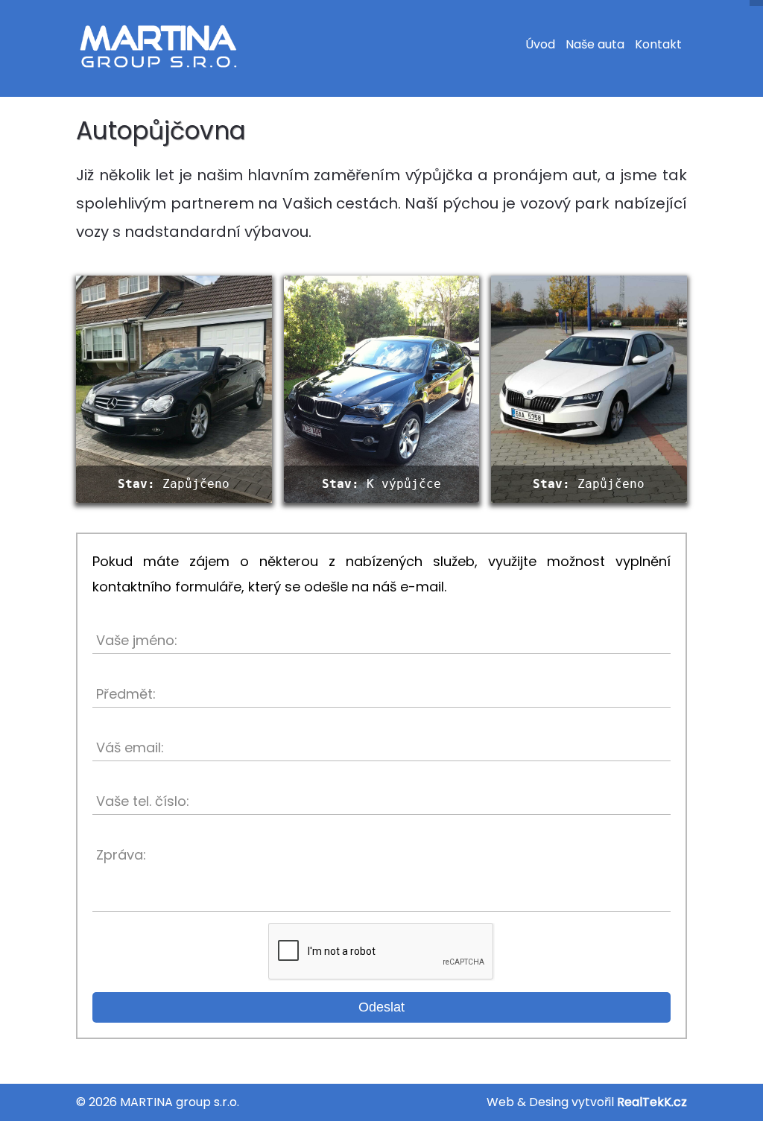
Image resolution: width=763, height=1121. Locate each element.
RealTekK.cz (652, 1102)
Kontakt (658, 44)
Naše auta (595, 44)
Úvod (540, 44)
